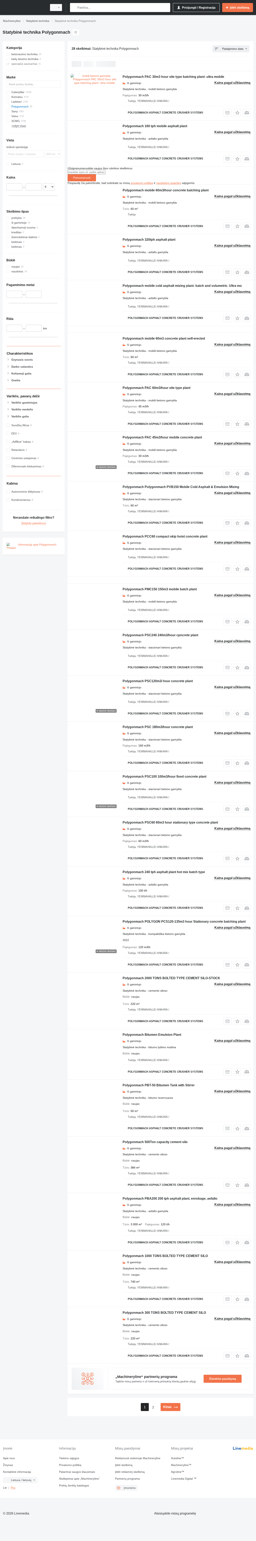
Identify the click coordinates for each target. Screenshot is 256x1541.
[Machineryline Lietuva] (24, 7)
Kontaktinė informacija (17, 1471)
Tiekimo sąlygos (69, 1458)
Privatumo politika (70, 1465)
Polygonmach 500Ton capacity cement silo (155, 1142)
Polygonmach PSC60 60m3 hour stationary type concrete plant (170, 822)
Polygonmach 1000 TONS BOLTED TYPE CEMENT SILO (165, 1256)
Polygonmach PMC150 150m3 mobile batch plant (160, 589)
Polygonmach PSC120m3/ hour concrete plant (158, 681)
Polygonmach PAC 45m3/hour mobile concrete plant (162, 437)
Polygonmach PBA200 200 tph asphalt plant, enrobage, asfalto (170, 1198)
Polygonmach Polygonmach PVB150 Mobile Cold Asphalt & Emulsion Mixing (181, 487)
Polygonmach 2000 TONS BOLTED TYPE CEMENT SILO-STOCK (171, 978)
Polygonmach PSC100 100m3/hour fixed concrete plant (164, 776)
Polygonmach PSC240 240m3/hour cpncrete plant (160, 635)
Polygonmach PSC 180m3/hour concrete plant (158, 727)
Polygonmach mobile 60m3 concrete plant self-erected (164, 338)
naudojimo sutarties (168, 183)
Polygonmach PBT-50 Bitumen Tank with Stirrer (159, 1085)
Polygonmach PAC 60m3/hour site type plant (156, 388)
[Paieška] (73, 7)
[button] (237, 112)
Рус (13, 1487)
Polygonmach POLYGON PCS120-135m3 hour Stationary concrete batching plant (184, 921)
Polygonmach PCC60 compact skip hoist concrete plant (165, 536)
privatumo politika (142, 183)
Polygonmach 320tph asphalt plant (149, 239)
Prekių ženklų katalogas (74, 1485)
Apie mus (9, 1458)
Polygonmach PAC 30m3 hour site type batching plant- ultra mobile (173, 76)
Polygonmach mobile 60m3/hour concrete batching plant (166, 190)
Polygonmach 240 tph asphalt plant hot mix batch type (164, 872)
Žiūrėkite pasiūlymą (222, 1378)
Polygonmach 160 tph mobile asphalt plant (155, 126)
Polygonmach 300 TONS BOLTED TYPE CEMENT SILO (164, 1312)
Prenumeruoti (81, 177)
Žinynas (8, 1465)
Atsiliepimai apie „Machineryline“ (79, 1478)
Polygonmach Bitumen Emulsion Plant (152, 1034)
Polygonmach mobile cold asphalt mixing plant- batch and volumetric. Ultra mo (182, 285)
